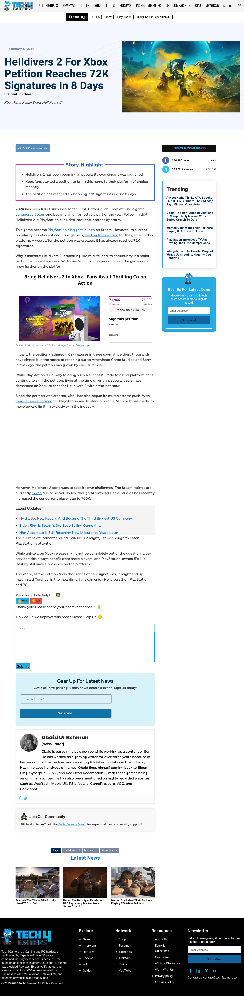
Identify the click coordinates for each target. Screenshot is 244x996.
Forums (125, 5)
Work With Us (164, 970)
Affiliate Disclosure (167, 963)
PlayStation (124, 17)
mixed (37, 493)
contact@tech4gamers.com (221, 977)
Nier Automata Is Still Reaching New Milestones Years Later (68, 532)
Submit (23, 666)
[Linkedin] (198, 970)
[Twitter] (223, 5)
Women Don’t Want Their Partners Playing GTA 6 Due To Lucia (131, 902)
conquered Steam (30, 214)
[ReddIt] (113, 148)
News (28, 5)
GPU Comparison (178, 5)
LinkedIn (125, 958)
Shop (122, 939)
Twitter (124, 964)
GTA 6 (96, 17)
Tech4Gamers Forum (72, 824)
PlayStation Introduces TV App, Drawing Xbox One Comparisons (188, 241)
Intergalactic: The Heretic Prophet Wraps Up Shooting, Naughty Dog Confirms (189, 255)
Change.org (82, 345)
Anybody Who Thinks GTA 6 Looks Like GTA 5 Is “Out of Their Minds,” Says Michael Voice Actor (189, 201)
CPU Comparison (207, 5)
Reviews (69, 5)
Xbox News (109, 850)
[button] (239, 5)
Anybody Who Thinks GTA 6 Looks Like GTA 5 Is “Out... (36, 902)
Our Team (162, 957)
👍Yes (22, 601)
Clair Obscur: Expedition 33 (154, 17)
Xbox (108, 17)
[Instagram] (25, 798)
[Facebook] (88, 148)
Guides (84, 5)
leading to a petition (101, 235)
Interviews (90, 945)
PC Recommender (148, 5)
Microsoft (91, 850)
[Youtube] (230, 5)
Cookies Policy (164, 982)
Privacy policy (164, 976)
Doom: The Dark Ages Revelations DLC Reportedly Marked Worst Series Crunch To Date (189, 216)
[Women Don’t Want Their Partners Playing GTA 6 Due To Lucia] (133, 882)
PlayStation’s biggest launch (71, 229)
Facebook (125, 952)
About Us (161, 939)
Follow (211, 169)
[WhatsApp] (105, 148)
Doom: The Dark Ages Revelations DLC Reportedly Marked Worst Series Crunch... (84, 903)
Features (88, 952)
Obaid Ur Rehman (20, 94)
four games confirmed (34, 401)
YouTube (125, 970)
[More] (121, 148)
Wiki (97, 5)
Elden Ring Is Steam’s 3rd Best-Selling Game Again (61, 525)
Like (213, 160)
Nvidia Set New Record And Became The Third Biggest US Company (76, 518)
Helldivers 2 (72, 850)
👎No (36, 601)
